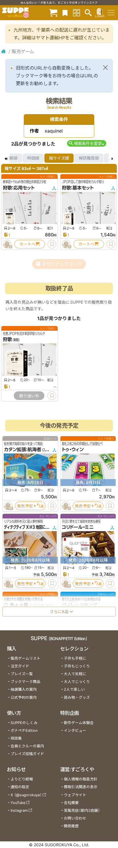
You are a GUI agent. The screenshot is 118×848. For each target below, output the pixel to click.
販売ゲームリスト (25, 658)
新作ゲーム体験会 (79, 723)
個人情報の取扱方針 (80, 779)
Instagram (19, 810)
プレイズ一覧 (22, 674)
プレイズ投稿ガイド (27, 754)
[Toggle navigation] (111, 12)
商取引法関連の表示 (80, 787)
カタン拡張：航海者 (22, 449)
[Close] (105, 68)
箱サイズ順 (59, 158)
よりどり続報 (22, 779)
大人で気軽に (75, 674)
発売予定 (25, 506)
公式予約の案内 (24, 697)
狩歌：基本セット (78, 187)
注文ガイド (20, 666)
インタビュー (75, 730)
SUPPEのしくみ (24, 723)
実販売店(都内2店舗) (82, 810)
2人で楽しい (74, 689)
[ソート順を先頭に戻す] (5, 158)
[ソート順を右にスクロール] (112, 158)
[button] (86, 143)
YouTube (18, 803)
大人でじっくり (77, 681)
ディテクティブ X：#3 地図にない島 (29, 527)
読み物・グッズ (77, 697)
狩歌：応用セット (19, 187)
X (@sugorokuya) (26, 795)
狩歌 (7, 339)
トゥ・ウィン (73, 449)
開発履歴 (71, 826)
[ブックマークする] (52, 244)
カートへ (27, 244)
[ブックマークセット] (65, 12)
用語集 (16, 738)
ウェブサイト (75, 795)
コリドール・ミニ (78, 527)
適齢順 (11, 158)
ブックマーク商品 (25, 681)
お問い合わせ (75, 818)
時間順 (33, 158)
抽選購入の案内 (24, 689)
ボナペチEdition (24, 730)
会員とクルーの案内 (27, 746)
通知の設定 (20, 787)
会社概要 (71, 803)
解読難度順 (89, 158)
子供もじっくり (77, 666)
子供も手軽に (75, 658)
